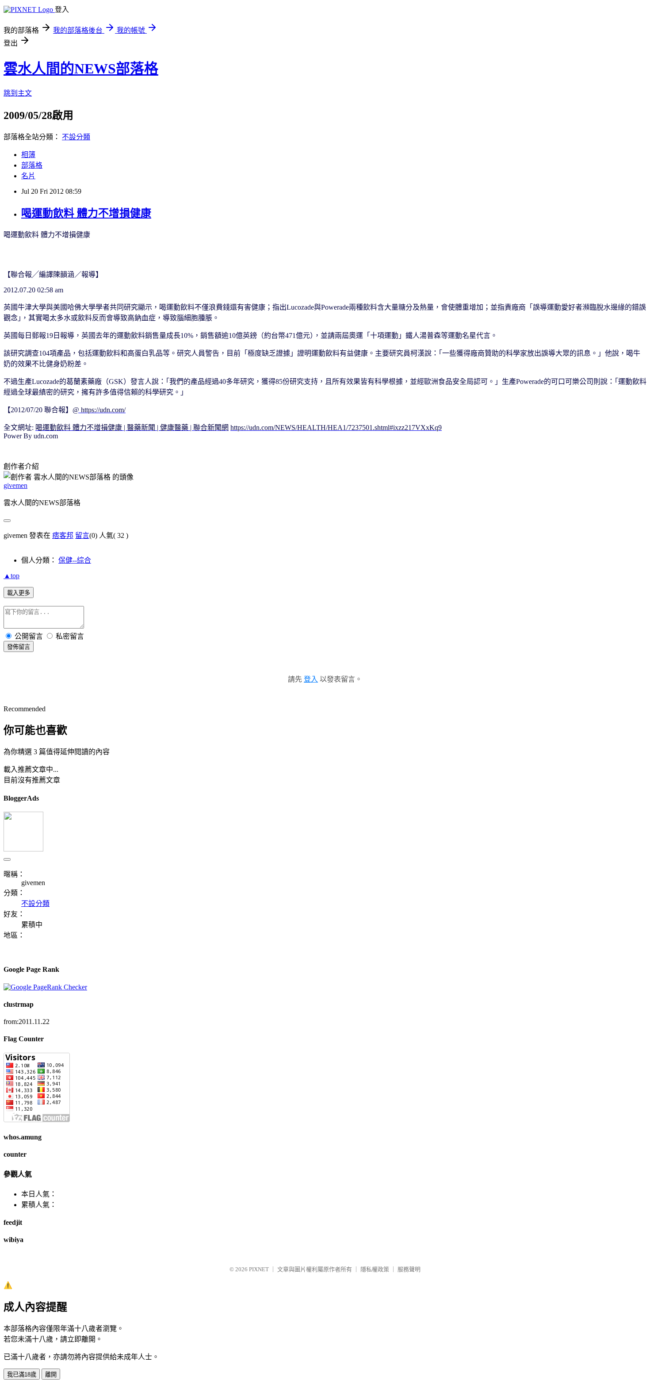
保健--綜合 (74, 560)
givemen (15, 485)
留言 (82, 535)
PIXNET (259, 1269)
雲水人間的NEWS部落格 (81, 69)
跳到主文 (18, 93)
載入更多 (18, 593)
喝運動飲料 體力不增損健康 (86, 213)
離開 (51, 1374)
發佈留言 (18, 647)
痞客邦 (62, 535)
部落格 (31, 165)
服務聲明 (409, 1269)
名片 (28, 176)
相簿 (28, 154)
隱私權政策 (374, 1269)
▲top (11, 575)
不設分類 (76, 137)
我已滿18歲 (21, 1374)
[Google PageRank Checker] (45, 987)
